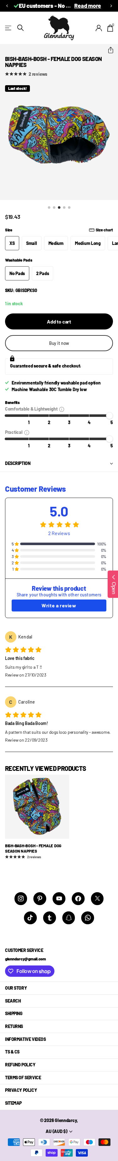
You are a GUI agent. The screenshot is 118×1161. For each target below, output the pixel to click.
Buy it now (59, 343)
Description (17, 463)
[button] (7, 6)
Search (13, 1000)
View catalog (8, 28)
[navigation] (49, 207)
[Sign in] (99, 28)
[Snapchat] (68, 917)
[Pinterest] (39, 898)
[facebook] (78, 898)
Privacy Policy (21, 1090)
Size (59, 229)
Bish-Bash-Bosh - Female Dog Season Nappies (33, 848)
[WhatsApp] (87, 917)
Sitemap (13, 1103)
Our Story (16, 988)
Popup (61, 409)
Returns (14, 1026)
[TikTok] (30, 917)
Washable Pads (18, 260)
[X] (97, 898)
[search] (20, 28)
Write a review (59, 605)
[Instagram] (20, 898)
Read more (87, 5)
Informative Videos (25, 1039)
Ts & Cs (12, 1051)
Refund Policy (20, 1064)
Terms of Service (23, 1077)
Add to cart (59, 321)
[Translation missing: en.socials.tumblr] (49, 917)
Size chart (104, 229)
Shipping (14, 1013)
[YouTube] (59, 898)
